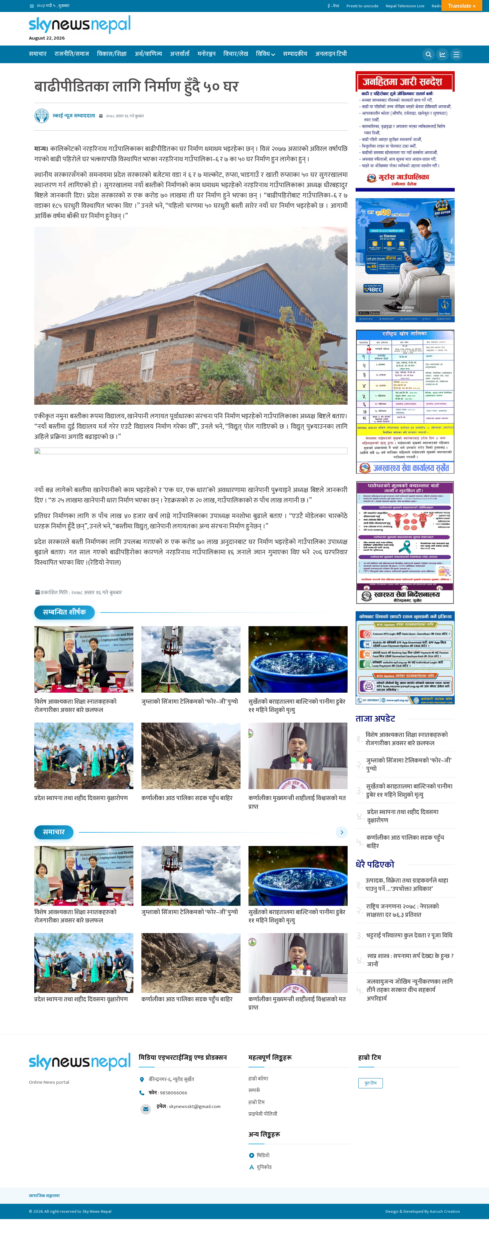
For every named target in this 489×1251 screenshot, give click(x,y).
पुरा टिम (371, 1083)
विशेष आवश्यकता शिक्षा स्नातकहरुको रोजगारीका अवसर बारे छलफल (75, 706)
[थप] (456, 54)
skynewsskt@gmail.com (195, 1106)
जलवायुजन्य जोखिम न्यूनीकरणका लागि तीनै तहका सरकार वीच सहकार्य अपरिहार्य (410, 990)
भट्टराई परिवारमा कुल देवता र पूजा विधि (409, 936)
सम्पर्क (254, 1091)
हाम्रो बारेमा (258, 1079)
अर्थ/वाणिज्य (148, 54)
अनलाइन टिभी (331, 54)
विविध (263, 54)
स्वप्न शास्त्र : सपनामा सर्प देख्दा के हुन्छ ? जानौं (410, 960)
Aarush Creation (445, 1211)
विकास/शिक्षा (112, 54)
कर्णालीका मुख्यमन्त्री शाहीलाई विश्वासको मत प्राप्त (297, 802)
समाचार (38, 54)
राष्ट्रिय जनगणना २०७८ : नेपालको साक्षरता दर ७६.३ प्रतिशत (402, 911)
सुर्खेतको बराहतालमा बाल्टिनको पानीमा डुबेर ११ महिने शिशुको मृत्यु (296, 706)
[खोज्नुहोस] (428, 54)
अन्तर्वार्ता (180, 54)
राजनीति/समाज (72, 54)
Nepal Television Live (405, 6)
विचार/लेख (236, 54)
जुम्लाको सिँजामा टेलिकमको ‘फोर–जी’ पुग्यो (189, 702)
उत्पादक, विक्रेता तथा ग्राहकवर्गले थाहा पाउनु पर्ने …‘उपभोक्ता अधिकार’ (407, 885)
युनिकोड (264, 1168)
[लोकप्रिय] (442, 54)
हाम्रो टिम (256, 1103)
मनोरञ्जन (207, 54)
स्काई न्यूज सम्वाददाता (74, 115)
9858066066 (173, 1093)
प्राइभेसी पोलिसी (262, 1114)
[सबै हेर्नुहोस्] (342, 832)
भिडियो (263, 1156)
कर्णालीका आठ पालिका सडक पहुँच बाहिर (187, 798)
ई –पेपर (333, 6)
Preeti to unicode (363, 6)
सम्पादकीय (295, 54)
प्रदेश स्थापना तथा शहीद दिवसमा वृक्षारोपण (81, 798)
